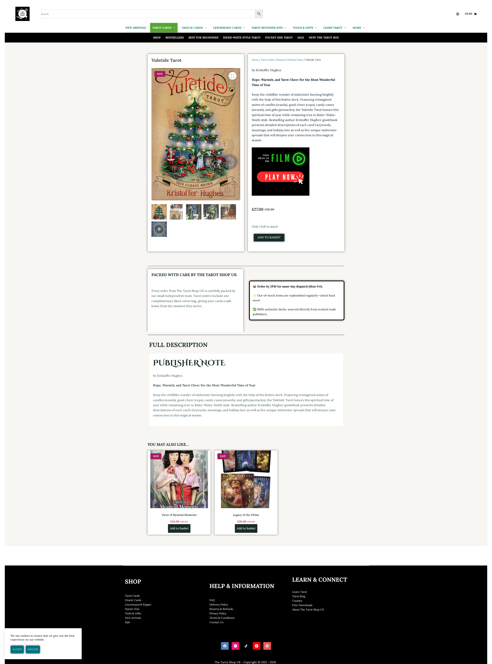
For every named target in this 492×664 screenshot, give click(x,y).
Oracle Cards (133, 600)
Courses (297, 600)
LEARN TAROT (332, 27)
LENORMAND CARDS (227, 27)
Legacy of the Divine (246, 515)
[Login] (457, 14)
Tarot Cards (267, 59)
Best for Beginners (203, 37)
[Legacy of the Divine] (246, 479)
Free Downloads (302, 605)
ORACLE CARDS (192, 27)
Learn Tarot (299, 592)
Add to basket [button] (179, 528)
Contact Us (216, 622)
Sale (301, 37)
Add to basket (269, 237)
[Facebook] (225, 646)
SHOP (157, 37)
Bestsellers (174, 37)
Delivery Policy (218, 604)
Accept (17, 649)
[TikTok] (246, 646)
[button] (232, 76)
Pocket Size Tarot (279, 37)
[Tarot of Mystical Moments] (179, 479)
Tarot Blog (298, 596)
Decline (33, 649)
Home (255, 59)
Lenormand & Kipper (138, 604)
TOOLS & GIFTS (303, 27)
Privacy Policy (217, 613)
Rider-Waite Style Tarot (241, 37)
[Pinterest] (267, 646)
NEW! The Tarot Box (324, 37)
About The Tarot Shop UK (308, 609)
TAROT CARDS (161, 27)
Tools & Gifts (133, 613)
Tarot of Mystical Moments (179, 515)
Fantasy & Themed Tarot (289, 59)
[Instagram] (235, 646)
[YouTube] (256, 646)
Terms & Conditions (221, 618)
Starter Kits (132, 609)
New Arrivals (133, 618)
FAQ (212, 600)
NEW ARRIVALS (135, 27)
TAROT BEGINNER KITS (267, 27)
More (357, 27)
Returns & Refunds (221, 609)
